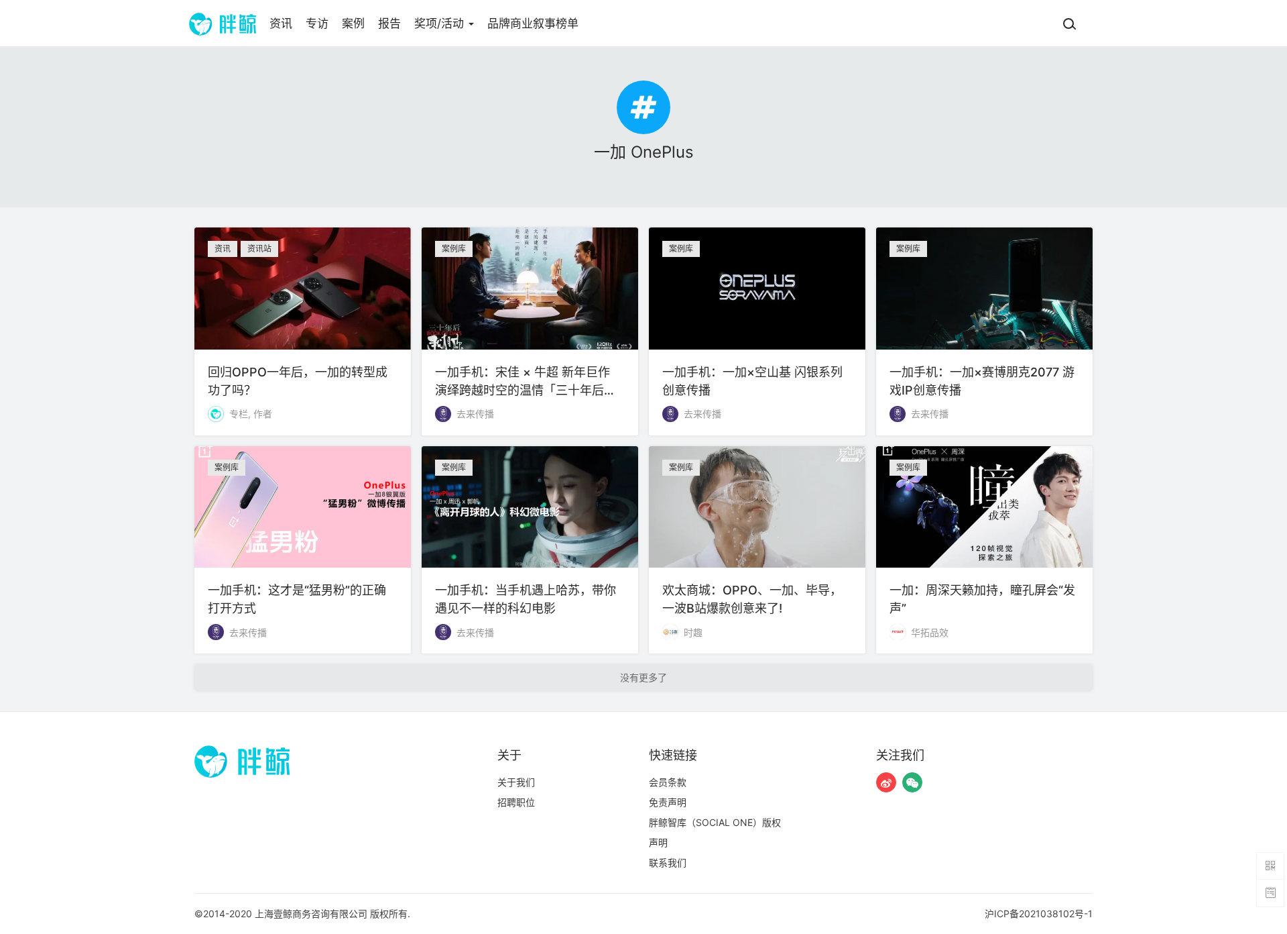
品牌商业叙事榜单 (532, 23)
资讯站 (259, 249)
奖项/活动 (440, 23)
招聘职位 (516, 802)
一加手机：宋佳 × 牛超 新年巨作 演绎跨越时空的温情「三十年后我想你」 (530, 331)
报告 (389, 23)
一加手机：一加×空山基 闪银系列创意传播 (757, 331)
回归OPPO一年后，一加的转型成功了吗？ (302, 331)
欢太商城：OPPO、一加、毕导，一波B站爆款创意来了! (757, 550)
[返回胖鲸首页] (222, 23)
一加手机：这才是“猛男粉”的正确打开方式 (302, 550)
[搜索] (1069, 23)
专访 (317, 23)
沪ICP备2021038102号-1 (1039, 913)
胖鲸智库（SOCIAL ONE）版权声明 (715, 832)
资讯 (280, 23)
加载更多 (643, 677)
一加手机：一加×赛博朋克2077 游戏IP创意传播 (984, 331)
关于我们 (516, 782)
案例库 (454, 249)
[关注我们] (886, 782)
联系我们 (667, 862)
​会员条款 (667, 782)
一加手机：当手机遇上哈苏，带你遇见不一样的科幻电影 (530, 550)
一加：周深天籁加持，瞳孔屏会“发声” (984, 550)
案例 (353, 23)
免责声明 (667, 802)
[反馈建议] (1270, 893)
